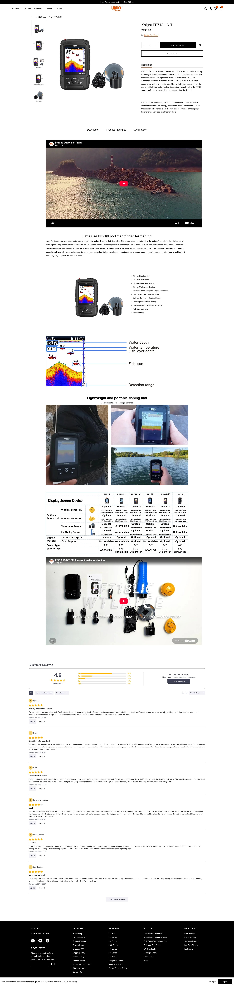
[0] (215, 8)
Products (15, 9)
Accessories (149, 957)
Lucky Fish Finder (151, 35)
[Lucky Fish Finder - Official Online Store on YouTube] (47, 940)
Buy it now (172, 53)
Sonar (146, 960)
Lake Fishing (189, 933)
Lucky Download (79, 937)
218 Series (112, 953)
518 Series (112, 957)
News (49, 9)
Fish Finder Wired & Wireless (155, 941)
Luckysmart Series (116, 960)
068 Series (112, 949)
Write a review (179, 681)
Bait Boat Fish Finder (152, 945)
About (59, 9)
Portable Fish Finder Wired (154, 933)
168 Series (112, 941)
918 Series (112, 937)
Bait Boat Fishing (191, 945)
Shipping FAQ (78, 949)
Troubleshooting (79, 960)
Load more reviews (117, 899)
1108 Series (113, 945)
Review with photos (44, 693)
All (31, 693)
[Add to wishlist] (200, 45)
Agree (225, 982)
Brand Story (77, 933)
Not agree (212, 982)
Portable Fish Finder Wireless (155, 937)
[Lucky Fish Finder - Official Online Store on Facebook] (33, 940)
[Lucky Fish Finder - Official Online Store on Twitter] (40, 940)
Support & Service (33, 9)
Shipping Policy (79, 953)
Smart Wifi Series (115, 964)
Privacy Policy (78, 945)
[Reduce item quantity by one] (143, 45)
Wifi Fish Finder (150, 949)
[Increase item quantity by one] (156, 45)
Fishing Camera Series (117, 968)
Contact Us (77, 972)
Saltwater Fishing (191, 941)
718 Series (112, 933)
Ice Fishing (188, 949)
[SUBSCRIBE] (53, 964)
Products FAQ (78, 957)
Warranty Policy (79, 968)
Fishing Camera (150, 953)
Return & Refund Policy (82, 964)
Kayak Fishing (190, 937)
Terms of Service (79, 941)
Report (42, 721)
